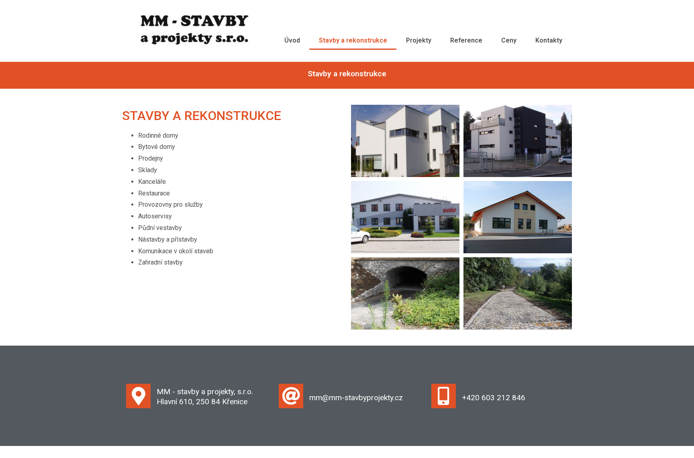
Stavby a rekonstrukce (353, 40)
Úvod (292, 40)
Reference (466, 40)
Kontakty (548, 40)
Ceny (508, 40)
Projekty (418, 40)
